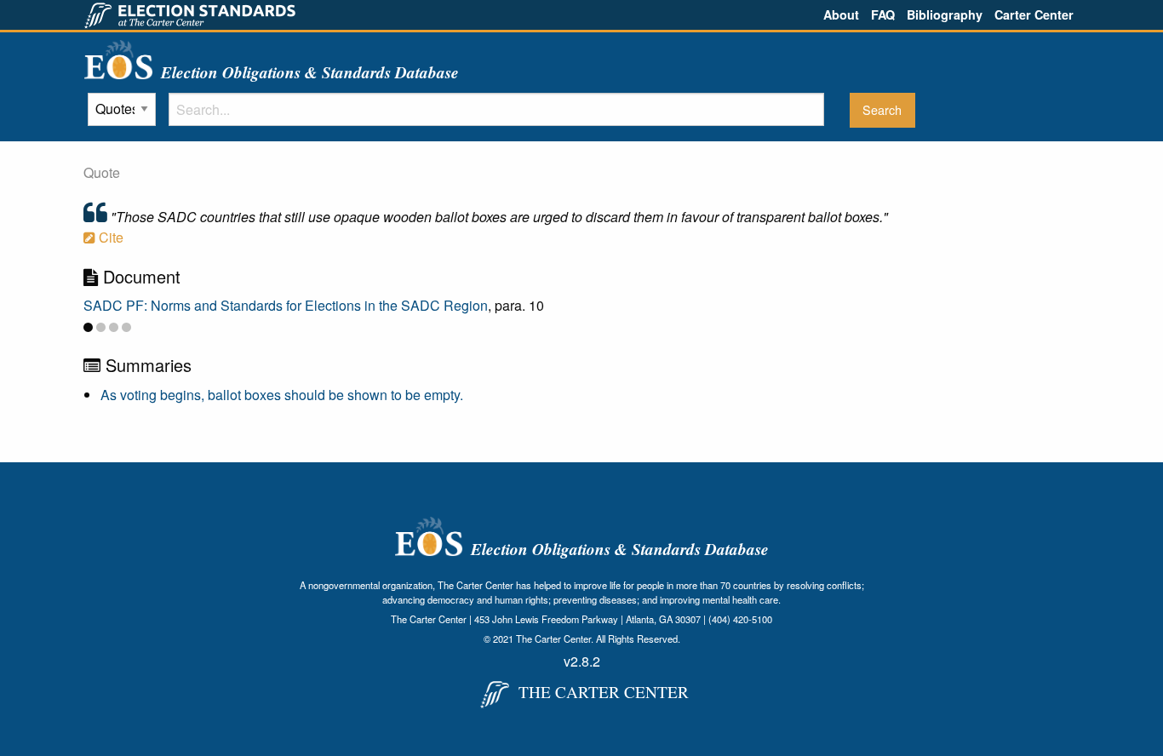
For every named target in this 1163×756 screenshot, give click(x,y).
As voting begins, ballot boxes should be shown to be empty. (281, 394)
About (841, 14)
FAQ (883, 14)
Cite (109, 237)
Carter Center (1034, 14)
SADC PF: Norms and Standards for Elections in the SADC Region (285, 305)
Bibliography (945, 14)
